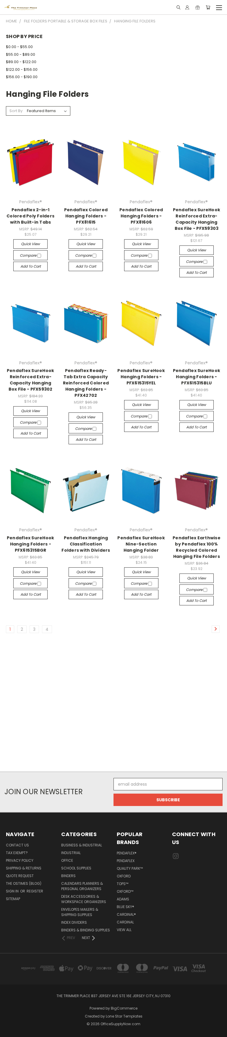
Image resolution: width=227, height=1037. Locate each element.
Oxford (124, 876)
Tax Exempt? (17, 852)
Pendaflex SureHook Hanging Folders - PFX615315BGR (30, 544)
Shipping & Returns (23, 868)
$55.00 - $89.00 (20, 54)
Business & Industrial (81, 845)
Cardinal (125, 922)
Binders (68, 875)
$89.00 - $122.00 (21, 62)
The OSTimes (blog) (23, 883)
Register (35, 891)
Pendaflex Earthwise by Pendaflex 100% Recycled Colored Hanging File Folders (196, 547)
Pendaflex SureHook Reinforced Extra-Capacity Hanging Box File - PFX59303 (196, 219)
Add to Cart (30, 266)
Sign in (13, 891)
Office (67, 860)
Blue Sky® (125, 906)
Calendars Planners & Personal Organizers (82, 886)
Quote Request (20, 875)
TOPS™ (122, 883)
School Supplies (76, 868)
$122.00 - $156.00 (22, 69)
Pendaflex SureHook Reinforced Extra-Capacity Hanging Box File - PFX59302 (30, 380)
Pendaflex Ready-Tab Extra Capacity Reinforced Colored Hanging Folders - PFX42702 (86, 383)
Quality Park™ (130, 868)
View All (124, 929)
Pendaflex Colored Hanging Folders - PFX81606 (141, 216)
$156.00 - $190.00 (22, 77)
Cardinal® (126, 914)
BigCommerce (124, 1008)
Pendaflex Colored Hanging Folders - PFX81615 (86, 216)
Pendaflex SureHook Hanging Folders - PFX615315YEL (141, 377)
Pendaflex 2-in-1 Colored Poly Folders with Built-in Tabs (30, 216)
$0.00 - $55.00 (19, 47)
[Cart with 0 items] (208, 7)
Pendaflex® (127, 853)
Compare (28, 255)
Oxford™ (125, 891)
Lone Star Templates (124, 1016)
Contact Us (17, 845)
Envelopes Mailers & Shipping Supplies (79, 912)
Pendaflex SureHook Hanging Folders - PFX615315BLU (196, 377)
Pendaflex (125, 860)
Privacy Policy (19, 860)
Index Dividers (74, 922)
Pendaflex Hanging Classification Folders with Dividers (85, 544)
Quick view (30, 243)
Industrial (71, 852)
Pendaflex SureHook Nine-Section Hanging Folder (141, 544)
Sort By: (16, 111)
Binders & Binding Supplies (85, 930)
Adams (123, 899)
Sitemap (13, 898)
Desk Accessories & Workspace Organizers (83, 899)
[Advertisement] (113, 705)
